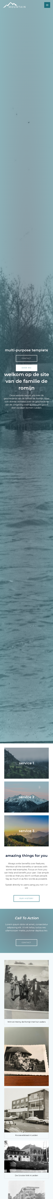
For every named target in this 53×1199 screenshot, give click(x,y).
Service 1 (26, 763)
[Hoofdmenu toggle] (47, 5)
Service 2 (26, 797)
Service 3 (26, 831)
